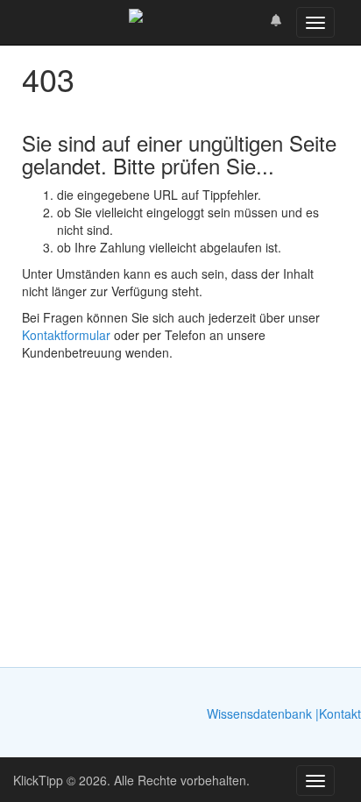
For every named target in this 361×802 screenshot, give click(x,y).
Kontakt (340, 713)
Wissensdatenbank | (263, 713)
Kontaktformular (66, 335)
